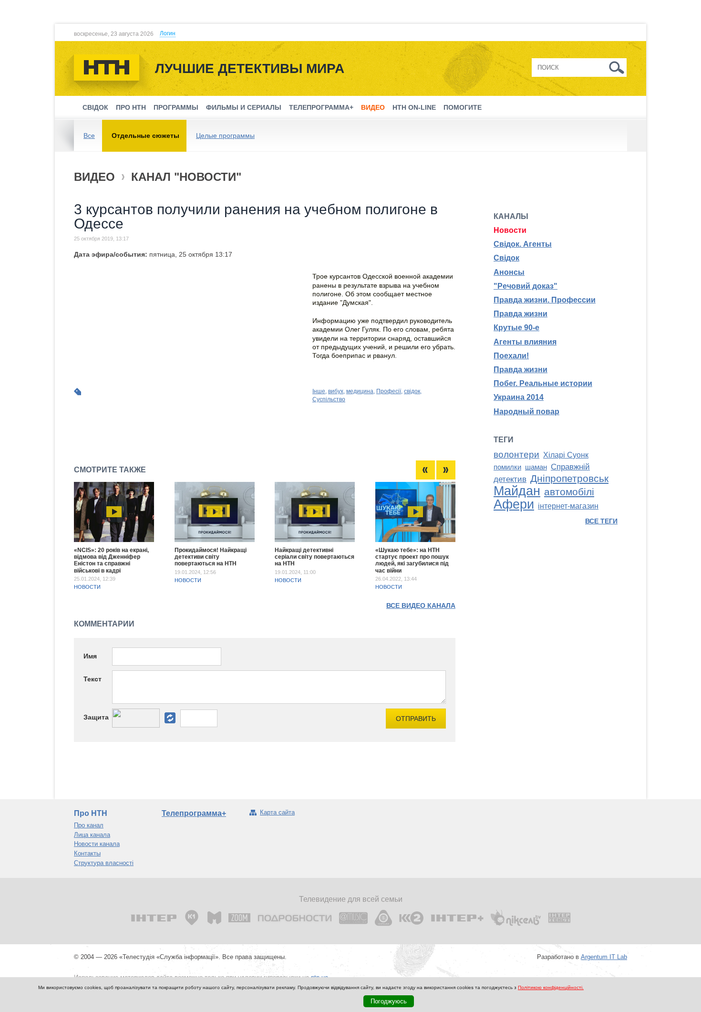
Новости (87, 587)
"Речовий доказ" (525, 286)
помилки (507, 467)
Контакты (87, 853)
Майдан (517, 491)
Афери (514, 504)
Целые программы (225, 135)
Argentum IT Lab (604, 956)
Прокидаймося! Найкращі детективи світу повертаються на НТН (211, 557)
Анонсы (509, 272)
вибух (335, 391)
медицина (359, 391)
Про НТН (131, 107)
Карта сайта (277, 812)
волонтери (516, 454)
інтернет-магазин (568, 506)
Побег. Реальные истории (543, 383)
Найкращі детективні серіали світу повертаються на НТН (314, 557)
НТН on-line (414, 107)
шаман (536, 467)
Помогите (462, 107)
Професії (388, 391)
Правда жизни (520, 314)
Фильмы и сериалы (243, 107)
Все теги (601, 521)
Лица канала (92, 834)
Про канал (88, 825)
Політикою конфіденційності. (551, 987)
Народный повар (526, 411)
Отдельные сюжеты (145, 135)
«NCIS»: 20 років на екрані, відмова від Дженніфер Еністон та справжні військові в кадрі (111, 560)
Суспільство (328, 399)
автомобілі (569, 492)
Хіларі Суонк (565, 455)
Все (89, 135)
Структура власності (104, 862)
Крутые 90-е (516, 327)
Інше (318, 391)
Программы (176, 107)
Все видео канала (420, 605)
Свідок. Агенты (523, 244)
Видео (373, 107)
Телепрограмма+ (321, 107)
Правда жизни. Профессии (545, 300)
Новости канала (97, 843)
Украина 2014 (519, 397)
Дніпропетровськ (569, 478)
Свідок (95, 107)
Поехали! (511, 356)
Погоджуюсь (389, 1001)
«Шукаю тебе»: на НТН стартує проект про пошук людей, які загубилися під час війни (412, 560)
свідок (412, 391)
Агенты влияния (525, 342)
